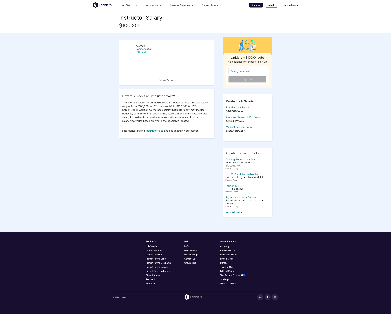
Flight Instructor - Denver (240, 197)
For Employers (290, 5)
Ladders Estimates (229, 254)
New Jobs (150, 283)
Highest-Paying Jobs (156, 258)
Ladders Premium (154, 250)
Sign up (247, 79)
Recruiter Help (191, 254)
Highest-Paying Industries (158, 271)
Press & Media (227, 258)
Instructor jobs (154, 130)
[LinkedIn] (260, 297)
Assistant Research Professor (243, 117)
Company (224, 246)
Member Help (190, 250)
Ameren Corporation (237, 162)
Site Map (224, 279)
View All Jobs (233, 212)
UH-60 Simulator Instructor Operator (242, 174)
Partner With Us (227, 250)
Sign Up (256, 5)
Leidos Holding (233, 177)
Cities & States (153, 275)
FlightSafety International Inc (242, 200)
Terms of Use (226, 267)
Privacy (223, 263)
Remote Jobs (152, 279)
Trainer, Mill (232, 185)
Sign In (271, 5)
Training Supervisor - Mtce (241, 159)
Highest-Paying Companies (158, 263)
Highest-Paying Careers (157, 267)
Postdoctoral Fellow (238, 107)
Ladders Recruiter (154, 254)
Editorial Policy (227, 271)
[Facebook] (268, 297)
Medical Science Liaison (239, 127)
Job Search (151, 246)
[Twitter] (275, 297)
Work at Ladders (228, 283)
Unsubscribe (190, 263)
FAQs (186, 246)
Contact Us (189, 258)
